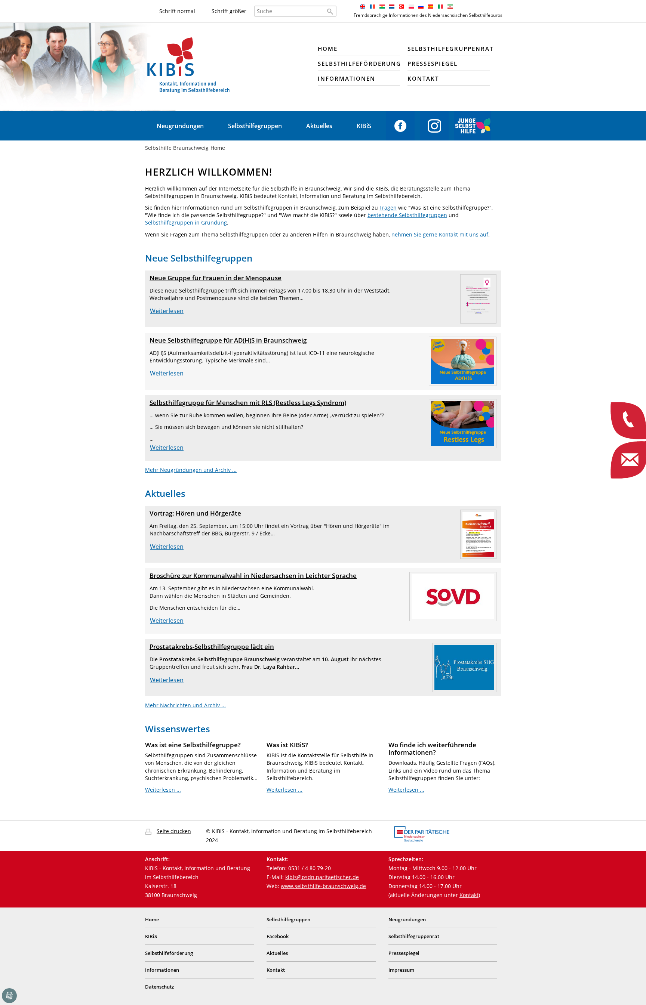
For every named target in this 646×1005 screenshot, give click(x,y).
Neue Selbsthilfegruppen (198, 258)
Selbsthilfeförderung (169, 953)
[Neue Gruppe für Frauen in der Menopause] (478, 298)
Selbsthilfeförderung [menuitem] (359, 63)
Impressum (401, 970)
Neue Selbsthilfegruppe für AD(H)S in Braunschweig (228, 340)
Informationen (162, 970)
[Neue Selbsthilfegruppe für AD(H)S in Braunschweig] (462, 360)
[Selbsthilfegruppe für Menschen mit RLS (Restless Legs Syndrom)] (462, 423)
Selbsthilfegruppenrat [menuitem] (448, 48)
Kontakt (469, 895)
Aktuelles (319, 126)
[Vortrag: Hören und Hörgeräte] (478, 533)
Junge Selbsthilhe (472, 125)
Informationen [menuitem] (346, 78)
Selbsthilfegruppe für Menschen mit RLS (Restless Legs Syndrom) (248, 402)
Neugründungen (180, 126)
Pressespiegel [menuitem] (432, 63)
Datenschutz (159, 986)
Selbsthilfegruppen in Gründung (186, 222)
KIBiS (364, 126)
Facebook (400, 125)
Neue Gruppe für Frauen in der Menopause (216, 277)
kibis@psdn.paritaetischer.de (322, 877)
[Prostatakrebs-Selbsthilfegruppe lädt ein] (464, 667)
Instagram (434, 125)
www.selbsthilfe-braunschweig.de (323, 886)
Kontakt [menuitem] (423, 78)
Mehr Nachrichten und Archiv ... (185, 705)
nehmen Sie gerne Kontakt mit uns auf (439, 234)
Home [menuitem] (328, 48)
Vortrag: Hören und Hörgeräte (195, 513)
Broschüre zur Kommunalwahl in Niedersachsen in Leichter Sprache (253, 575)
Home (152, 919)
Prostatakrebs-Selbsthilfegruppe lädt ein (212, 646)
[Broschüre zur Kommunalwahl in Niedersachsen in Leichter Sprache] (452, 596)
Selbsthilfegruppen (255, 126)
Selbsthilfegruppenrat (413, 936)
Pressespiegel (403, 953)
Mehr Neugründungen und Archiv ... (191, 469)
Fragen (388, 207)
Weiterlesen (167, 311)
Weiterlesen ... (163, 789)
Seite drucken (174, 831)
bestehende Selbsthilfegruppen (407, 215)
